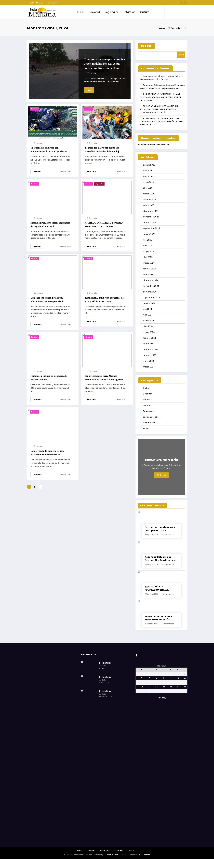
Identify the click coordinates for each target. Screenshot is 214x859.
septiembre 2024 (151, 297)
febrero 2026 (149, 199)
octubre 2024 (149, 291)
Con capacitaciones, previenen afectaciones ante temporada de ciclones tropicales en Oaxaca (47, 299)
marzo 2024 (149, 332)
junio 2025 (148, 245)
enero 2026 (148, 205)
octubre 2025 (149, 222)
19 (171, 682)
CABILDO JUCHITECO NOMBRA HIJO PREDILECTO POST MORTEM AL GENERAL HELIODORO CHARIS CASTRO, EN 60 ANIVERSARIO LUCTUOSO (104, 224)
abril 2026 (148, 188)
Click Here (161, 475)
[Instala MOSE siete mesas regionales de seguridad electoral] (52, 197)
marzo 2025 (149, 263)
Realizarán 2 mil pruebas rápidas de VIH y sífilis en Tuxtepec (104, 299)
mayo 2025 (148, 251)
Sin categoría (149, 422)
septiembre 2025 (151, 228)
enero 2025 (148, 274)
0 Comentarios (38, 143)
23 (149, 686)
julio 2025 (147, 240)
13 (178, 678)
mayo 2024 (148, 320)
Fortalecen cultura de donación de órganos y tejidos (48, 377)
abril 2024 (148, 326)
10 (157, 678)
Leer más (89, 90)
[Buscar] (169, 12)
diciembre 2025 (150, 211)
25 (164, 686)
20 (178, 682)
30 (149, 691)
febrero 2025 (149, 268)
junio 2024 (148, 314)
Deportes (147, 393)
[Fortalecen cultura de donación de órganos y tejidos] (52, 350)
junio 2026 (148, 176)
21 (185, 682)
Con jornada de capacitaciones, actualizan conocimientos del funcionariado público (47, 452)
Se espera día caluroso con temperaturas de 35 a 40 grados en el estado (49, 149)
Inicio (80, 12)
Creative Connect (113, 855)
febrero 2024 (149, 338)
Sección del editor (151, 417)
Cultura (144, 12)
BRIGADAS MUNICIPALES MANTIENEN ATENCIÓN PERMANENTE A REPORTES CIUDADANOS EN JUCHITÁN (159, 109)
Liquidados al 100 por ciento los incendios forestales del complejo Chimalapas (102, 149)
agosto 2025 (149, 234)
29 (141, 691)
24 (156, 686)
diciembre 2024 (150, 280)
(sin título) (107, 662)
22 (141, 686)
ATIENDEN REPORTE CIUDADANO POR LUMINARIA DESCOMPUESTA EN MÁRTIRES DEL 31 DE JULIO (162, 121)
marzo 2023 (148, 366)
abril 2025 (148, 257)
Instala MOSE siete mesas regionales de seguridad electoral (50, 224)
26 (171, 686)
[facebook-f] (181, 2)
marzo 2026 (149, 193)
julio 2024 (147, 309)
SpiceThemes (144, 855)
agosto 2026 (149, 165)
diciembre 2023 (150, 349)
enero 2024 (148, 343)
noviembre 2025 (151, 216)
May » (165, 697)
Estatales (129, 12)
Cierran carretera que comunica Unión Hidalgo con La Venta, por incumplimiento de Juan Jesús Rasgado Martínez (104, 64)
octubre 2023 (149, 355)
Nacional (94, 12)
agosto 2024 (149, 303)
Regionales (112, 12)
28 (185, 686)
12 (171, 678)
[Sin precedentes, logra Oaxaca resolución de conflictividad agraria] (107, 350)
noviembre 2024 (151, 286)
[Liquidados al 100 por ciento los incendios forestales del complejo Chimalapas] (107, 122)
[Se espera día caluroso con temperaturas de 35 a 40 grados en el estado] (52, 122)
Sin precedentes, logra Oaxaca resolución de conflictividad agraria (104, 377)
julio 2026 (147, 170)
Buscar (146, 46)
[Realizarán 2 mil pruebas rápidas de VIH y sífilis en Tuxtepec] (107, 272)
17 (157, 682)
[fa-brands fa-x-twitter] (185, 2)
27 (178, 686)
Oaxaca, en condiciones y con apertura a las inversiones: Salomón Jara (160, 529)
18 (164, 682)
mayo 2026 (148, 182)
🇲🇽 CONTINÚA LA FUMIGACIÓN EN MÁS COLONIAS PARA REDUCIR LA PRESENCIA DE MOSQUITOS (160, 97)
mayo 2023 (148, 361)
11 (163, 678)
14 (185, 678)
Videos (146, 428)
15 (142, 682)
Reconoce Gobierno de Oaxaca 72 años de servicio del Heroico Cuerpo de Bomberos (161, 558)
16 (149, 682)
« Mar (158, 697)
